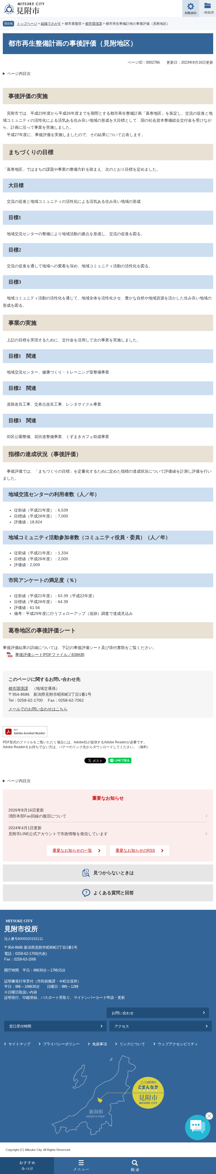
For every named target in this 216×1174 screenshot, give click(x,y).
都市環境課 (93, 24)
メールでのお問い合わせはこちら (38, 709)
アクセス (121, 1026)
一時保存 (207, 8)
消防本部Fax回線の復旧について (37, 816)
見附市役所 (21, 926)
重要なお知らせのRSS (135, 850)
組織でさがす (51, 24)
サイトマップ (19, 1044)
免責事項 (99, 1044)
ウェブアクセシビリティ (178, 1044)
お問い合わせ (123, 1013)
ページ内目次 (19, 73)
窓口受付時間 (20, 1026)
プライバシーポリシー (61, 1044)
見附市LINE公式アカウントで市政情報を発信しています (58, 833)
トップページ (27, 24)
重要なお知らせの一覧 (72, 850)
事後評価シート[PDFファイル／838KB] (49, 654)
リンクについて (132, 1044)
